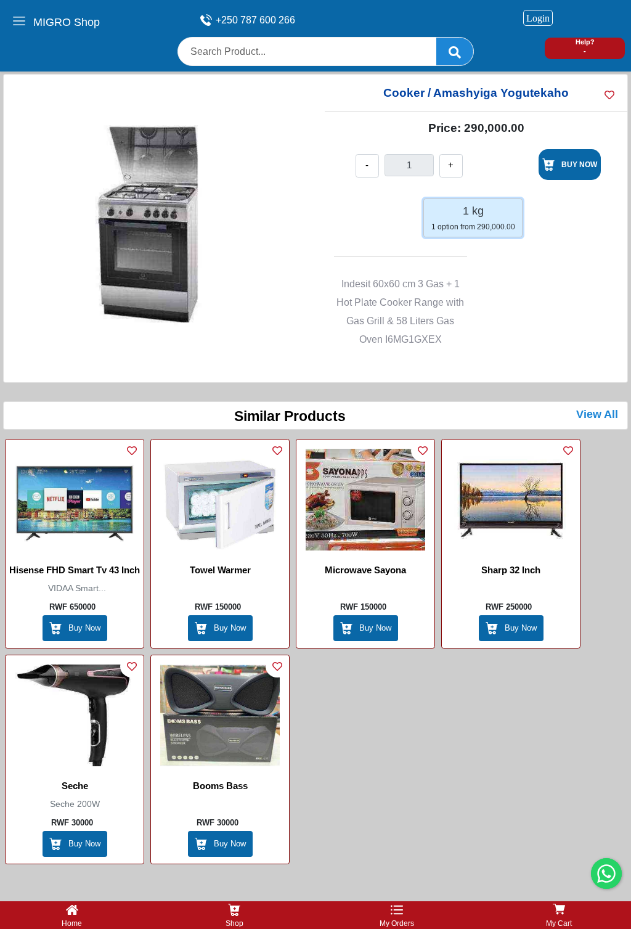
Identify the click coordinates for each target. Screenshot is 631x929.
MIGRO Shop (66, 22)
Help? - (585, 46)
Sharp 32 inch (510, 570)
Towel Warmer (220, 570)
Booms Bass (220, 785)
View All (597, 414)
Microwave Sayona (365, 570)
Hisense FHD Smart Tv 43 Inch (74, 570)
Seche (75, 785)
